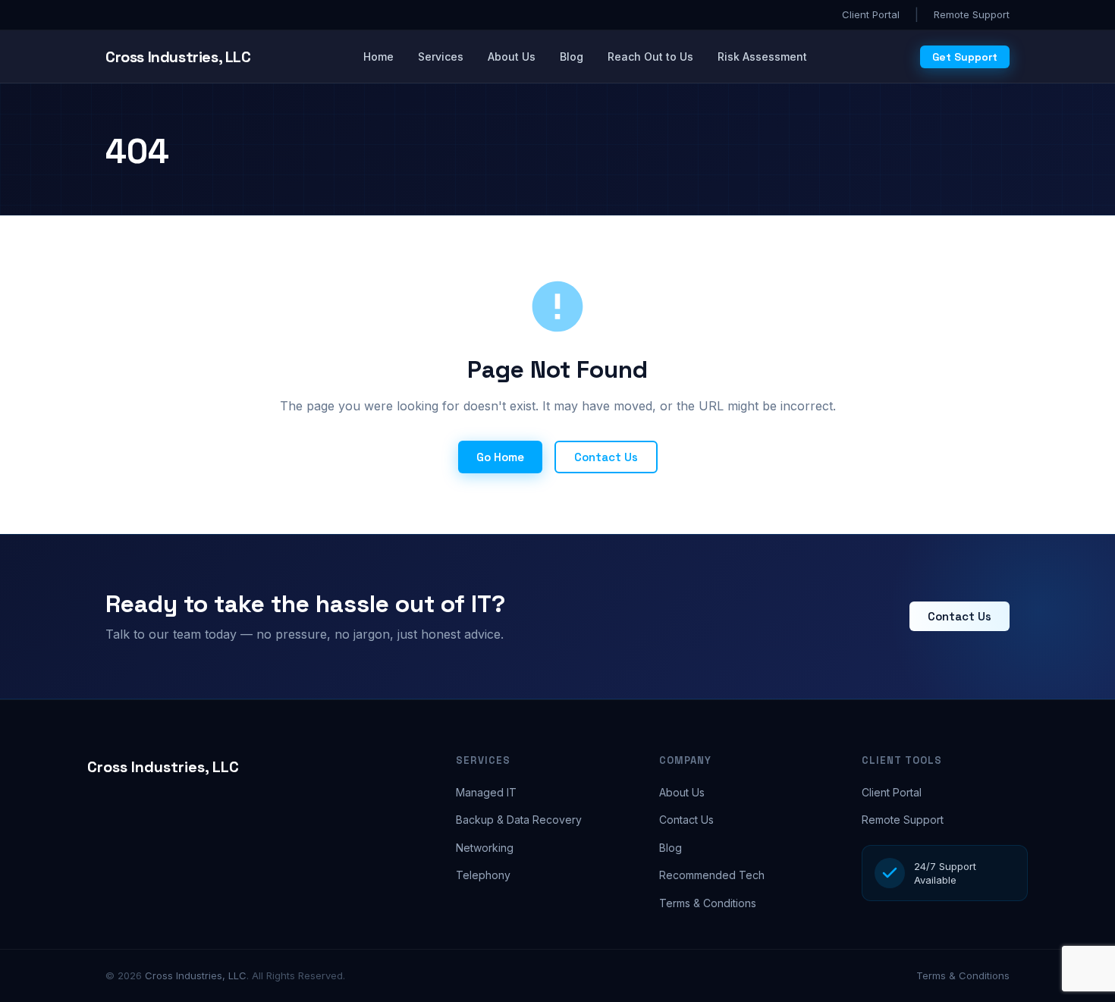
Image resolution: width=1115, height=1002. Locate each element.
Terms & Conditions (707, 903)
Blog (571, 56)
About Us (512, 56)
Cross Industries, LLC (163, 767)
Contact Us (606, 457)
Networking (485, 847)
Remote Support (972, 14)
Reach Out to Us (650, 56)
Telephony (483, 875)
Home (378, 56)
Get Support (964, 57)
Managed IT (486, 792)
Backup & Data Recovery (519, 819)
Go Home (500, 457)
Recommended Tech (712, 875)
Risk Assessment (762, 56)
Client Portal (871, 14)
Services (440, 56)
